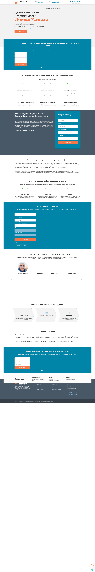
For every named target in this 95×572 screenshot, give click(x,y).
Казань (34, 414)
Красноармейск (36, 439)
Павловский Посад (53, 444)
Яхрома (65, 473)
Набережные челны (37, 474)
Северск (66, 407)
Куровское (35, 449)
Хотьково (66, 448)
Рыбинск (50, 469)
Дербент (19, 453)
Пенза (50, 445)
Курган (34, 448)
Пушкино (51, 458)
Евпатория (19, 465)
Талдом (65, 428)
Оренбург (51, 440)
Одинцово (51, 433)
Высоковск (19, 448)
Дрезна (18, 462)
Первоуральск (51, 447)
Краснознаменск (36, 444)
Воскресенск (20, 447)
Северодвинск (67, 406)
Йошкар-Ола (35, 412)
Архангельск (20, 414)
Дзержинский (20, 456)
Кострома (35, 436)
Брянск (18, 432)
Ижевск (34, 408)
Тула (65, 435)
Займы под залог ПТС (40, 386)
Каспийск (35, 420)
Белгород (19, 423)
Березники (19, 426)
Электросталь (67, 464)
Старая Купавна (67, 418)
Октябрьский (51, 436)
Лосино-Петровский (37, 457)
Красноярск (35, 445)
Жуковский (19, 473)
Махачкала (35, 465)
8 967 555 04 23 (73, 394)
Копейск (35, 433)
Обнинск (50, 432)
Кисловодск (35, 427)
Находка (50, 406)
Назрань (34, 476)
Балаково (19, 418)
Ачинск (19, 416)
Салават (50, 472)
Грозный (19, 451)
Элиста (65, 466)
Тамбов (65, 429)
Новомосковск (52, 419)
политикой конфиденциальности (49, 370)
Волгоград (19, 439)
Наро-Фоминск (52, 404)
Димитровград (20, 457)
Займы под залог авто (40, 387)
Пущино (50, 460)
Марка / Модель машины (62, 129)
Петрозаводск (51, 451)
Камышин (35, 419)
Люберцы (35, 461)
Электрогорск (67, 462)
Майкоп (34, 464)
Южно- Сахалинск (68, 469)
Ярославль (66, 472)
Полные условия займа (21, 245)
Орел (50, 439)
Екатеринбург (20, 468)
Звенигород (19, 476)
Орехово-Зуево (52, 441)
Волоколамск (20, 444)
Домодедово (19, 461)
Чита (65, 457)
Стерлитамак (67, 420)
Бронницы (19, 431)
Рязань (50, 470)
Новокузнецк (51, 416)
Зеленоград (19, 477)
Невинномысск (52, 407)
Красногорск (35, 440)
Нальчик (35, 477)
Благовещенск (20, 428)
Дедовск (19, 452)
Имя (59, 117)
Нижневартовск (52, 411)
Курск (34, 451)
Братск (18, 429)
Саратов (50, 477)
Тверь (65, 431)
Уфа (65, 441)
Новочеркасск (52, 424)
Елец (18, 469)
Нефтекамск (51, 408)
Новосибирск (51, 422)
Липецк (34, 455)
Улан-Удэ (66, 437)
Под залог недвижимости (55, 387)
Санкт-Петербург (52, 474)
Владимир (19, 437)
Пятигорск (51, 461)
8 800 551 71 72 (75, 2)
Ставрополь (66, 416)
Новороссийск (52, 420)
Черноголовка (67, 455)
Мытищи (35, 473)
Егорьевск (19, 466)
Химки (65, 447)
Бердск (18, 424)
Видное (18, 435)
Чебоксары (66, 449)
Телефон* (59, 123)
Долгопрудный (20, 460)
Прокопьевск (51, 455)
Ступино (66, 422)
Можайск (35, 468)
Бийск (18, 427)
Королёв (34, 435)
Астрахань (19, 415)
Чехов (65, 456)
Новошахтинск (52, 426)
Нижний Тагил (52, 415)
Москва (34, 469)
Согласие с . (48, 370)
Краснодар (35, 441)
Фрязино (66, 443)
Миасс (34, 466)
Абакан (18, 404)
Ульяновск (66, 439)
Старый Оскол (67, 419)
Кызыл (34, 452)
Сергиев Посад (67, 408)
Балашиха (19, 419)
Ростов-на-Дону (52, 465)
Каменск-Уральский (55, 2)
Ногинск (50, 428)
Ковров (34, 429)
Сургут (65, 423)
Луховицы (35, 458)
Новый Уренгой (52, 427)
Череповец (66, 452)
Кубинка (35, 447)
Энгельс (66, 468)
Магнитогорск (36, 462)
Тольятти (66, 432)
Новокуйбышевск (52, 418)
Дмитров (19, 458)
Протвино (51, 456)
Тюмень (66, 436)
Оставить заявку (21, 31)
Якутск (65, 470)
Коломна (35, 431)
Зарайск (19, 474)
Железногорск (20, 472)
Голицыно (19, 449)
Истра (34, 411)
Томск (65, 433)
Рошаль (50, 466)
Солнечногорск (67, 414)
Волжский (19, 441)
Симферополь (67, 411)
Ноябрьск (51, 431)
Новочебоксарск (52, 423)
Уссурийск (66, 440)
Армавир (19, 411)
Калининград (36, 415)
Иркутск (35, 410)
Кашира (34, 422)
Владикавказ (20, 436)
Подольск (51, 453)
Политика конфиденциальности (56, 389)
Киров (34, 426)
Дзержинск (19, 455)
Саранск (50, 476)
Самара (50, 473)
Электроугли (67, 465)
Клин (34, 428)
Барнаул (19, 420)
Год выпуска (60, 135)
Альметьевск (20, 406)
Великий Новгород (21, 433)
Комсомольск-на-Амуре (38, 432)
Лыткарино (35, 460)
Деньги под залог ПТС (55, 384)
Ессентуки (19, 470)
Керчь (34, 424)
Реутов (50, 464)
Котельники (35, 437)
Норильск (51, 429)
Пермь (50, 449)
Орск (50, 443)
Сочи (65, 415)
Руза (49, 468)
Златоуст (35, 404)
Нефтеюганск (51, 410)
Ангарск (19, 407)
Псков (50, 457)
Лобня (34, 456)
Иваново (35, 406)
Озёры (50, 435)
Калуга (34, 416)
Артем (18, 412)
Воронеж (19, 445)
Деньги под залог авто (55, 386)
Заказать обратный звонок (76, 3)
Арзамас (19, 410)
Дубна (18, 464)
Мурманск (35, 470)
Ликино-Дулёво (36, 453)
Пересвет (51, 448)
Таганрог (66, 427)
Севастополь (67, 404)
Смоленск (66, 412)
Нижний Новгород (52, 414)
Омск (50, 437)
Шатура (66, 458)
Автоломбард (39, 384)
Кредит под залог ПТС (40, 389)
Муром (34, 472)
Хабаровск (66, 444)
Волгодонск (19, 440)
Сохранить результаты (21, 242)
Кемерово (35, 423)
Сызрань (66, 424)
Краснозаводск (36, 443)
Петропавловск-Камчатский (55, 452)
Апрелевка (19, 408)
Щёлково (66, 461)
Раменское (51, 462)
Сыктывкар (66, 426)
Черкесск (66, 453)
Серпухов (66, 410)
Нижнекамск (51, 412)
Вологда (19, 443)
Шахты (65, 460)
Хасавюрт (66, 445)
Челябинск (66, 451)
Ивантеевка (35, 407)
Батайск (19, 422)
